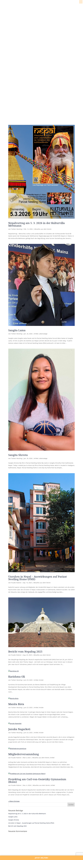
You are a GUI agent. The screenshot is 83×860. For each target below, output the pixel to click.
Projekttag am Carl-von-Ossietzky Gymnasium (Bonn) (37, 780)
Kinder (41, 680)
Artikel (36, 334)
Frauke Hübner (16, 583)
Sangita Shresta (18, 455)
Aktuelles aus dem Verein (42, 229)
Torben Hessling (16, 229)
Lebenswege (43, 334)
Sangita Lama (17, 330)
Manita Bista (16, 704)
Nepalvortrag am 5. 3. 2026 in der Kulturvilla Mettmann (36, 224)
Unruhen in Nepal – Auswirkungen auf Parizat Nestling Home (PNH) (37, 578)
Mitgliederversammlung (23, 754)
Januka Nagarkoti (19, 729)
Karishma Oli (16, 676)
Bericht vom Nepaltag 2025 (25, 651)
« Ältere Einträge (14, 801)
